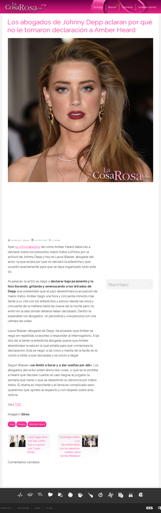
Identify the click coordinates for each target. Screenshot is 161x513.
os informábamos (27, 247)
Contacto (127, 7)
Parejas (21, 424)
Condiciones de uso (5, 508)
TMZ (17, 404)
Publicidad (37, 508)
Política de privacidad (23, 508)
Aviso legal (49, 508)
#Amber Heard (37, 424)
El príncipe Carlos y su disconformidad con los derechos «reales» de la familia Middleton (70, 446)
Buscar (112, 7)
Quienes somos (147, 7)
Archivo (98, 7)
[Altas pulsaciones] (20, 495)
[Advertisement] (85, 209)
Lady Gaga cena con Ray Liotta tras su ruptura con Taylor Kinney (37, 444)
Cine (11, 424)
